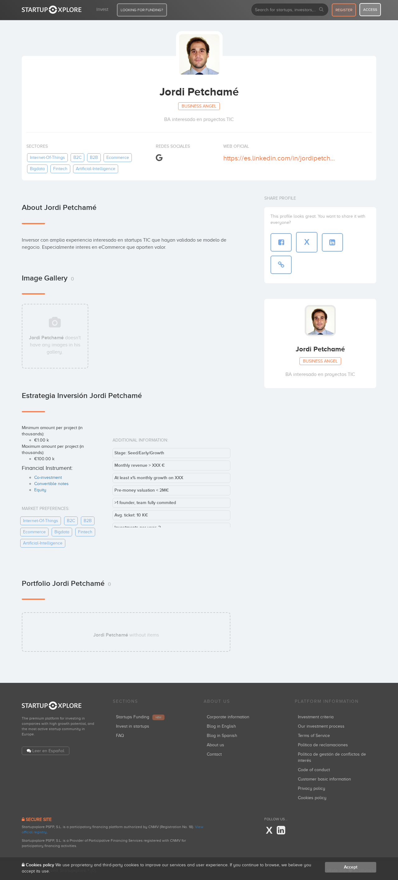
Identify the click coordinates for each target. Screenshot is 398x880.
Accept (350, 867)
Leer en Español (48, 750)
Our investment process (321, 726)
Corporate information (228, 717)
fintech (60, 168)
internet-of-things (47, 157)
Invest (102, 9)
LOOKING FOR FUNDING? (142, 10)
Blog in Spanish (222, 735)
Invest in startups (132, 726)
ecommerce (117, 157)
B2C (77, 157)
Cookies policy (312, 797)
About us (215, 745)
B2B (94, 157)
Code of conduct (314, 769)
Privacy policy (311, 788)
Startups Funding (138, 717)
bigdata (37, 168)
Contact (214, 754)
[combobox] (290, 9)
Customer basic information (324, 779)
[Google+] (159, 157)
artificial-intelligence (95, 168)
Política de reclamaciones (323, 745)
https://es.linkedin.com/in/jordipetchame (279, 158)
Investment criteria (316, 717)
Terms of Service (314, 735)
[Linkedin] (281, 830)
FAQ (120, 735)
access (370, 9)
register (344, 10)
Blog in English (221, 726)
